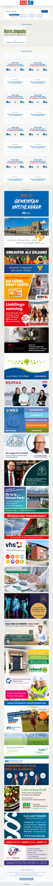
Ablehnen (22, 879)
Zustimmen (30, 879)
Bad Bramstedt (39, 14)
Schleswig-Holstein (14, 14)
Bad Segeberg (31, 14)
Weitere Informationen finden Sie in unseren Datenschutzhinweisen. (26, 875)
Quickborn (32, 17)
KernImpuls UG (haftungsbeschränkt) (15, 42)
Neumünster (23, 14)
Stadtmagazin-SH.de (8, 6)
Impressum (26, 884)
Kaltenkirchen (14, 17)
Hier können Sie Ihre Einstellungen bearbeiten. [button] (26, 874)
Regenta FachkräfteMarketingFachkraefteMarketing (15, 82)
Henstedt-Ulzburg (23, 17)
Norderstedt (39, 17)
